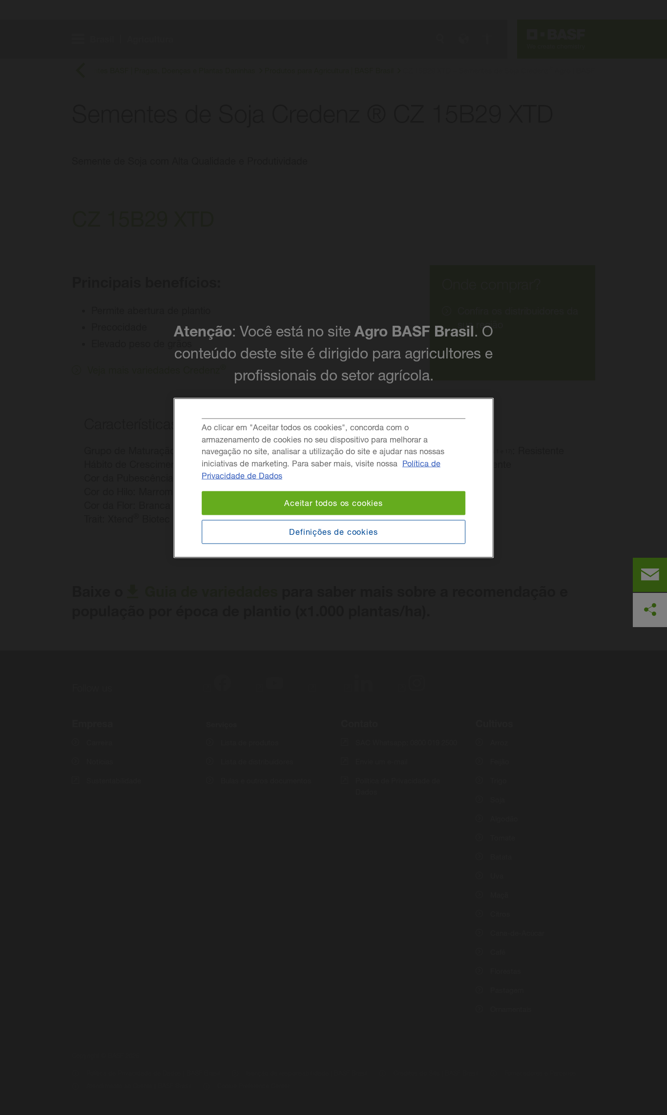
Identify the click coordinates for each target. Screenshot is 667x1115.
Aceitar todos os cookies (333, 503)
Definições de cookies (333, 531)
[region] (333, 478)
